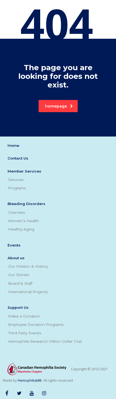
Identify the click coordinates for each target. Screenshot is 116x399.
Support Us (18, 307)
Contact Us (18, 158)
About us (16, 258)
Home (13, 145)
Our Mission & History (28, 266)
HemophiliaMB (30, 380)
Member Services (24, 171)
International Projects (28, 292)
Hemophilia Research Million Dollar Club (45, 341)
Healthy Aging (21, 229)
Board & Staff (20, 283)
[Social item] (7, 392)
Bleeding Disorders (26, 204)
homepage (56, 106)
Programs (17, 188)
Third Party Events (24, 333)
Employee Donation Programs (35, 324)
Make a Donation (24, 316)
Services (15, 179)
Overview (16, 212)
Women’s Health (23, 221)
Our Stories (18, 275)
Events (14, 245)
